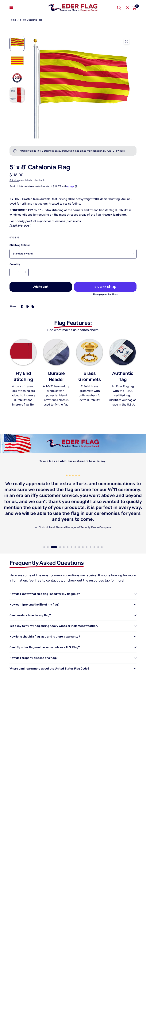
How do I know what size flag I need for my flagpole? (45, 594)
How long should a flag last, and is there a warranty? (45, 636)
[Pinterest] (27, 306)
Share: (13, 306)
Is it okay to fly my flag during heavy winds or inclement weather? (54, 626)
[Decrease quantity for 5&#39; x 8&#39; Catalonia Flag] (13, 272)
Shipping (14, 180)
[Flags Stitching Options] (80, 87)
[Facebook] (22, 306)
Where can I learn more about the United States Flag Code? (49, 668)
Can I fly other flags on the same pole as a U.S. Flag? (45, 647)
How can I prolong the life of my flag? (35, 604)
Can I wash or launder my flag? (30, 615)
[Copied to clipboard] (32, 306)
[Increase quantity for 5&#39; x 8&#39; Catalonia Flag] (25, 272)
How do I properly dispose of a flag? (33, 658)
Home (13, 19)
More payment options (105, 294)
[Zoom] (126, 41)
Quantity (15, 264)
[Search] (119, 7)
